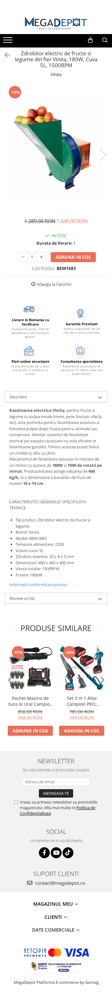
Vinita (56, 74)
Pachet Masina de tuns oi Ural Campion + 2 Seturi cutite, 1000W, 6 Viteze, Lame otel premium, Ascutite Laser (30, 701)
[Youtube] (56, 852)
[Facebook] (44, 852)
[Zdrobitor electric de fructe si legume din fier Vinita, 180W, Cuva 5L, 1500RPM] (56, 148)
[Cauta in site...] (105, 40)
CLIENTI (53, 917)
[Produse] (8, 42)
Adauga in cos (73, 257)
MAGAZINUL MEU (53, 904)
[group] (56, 148)
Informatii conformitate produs (38, 584)
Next (102, 154)
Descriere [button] (18, 397)
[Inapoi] (4, 55)
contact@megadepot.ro (59, 883)
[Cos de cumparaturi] (90, 40)
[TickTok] (68, 852)
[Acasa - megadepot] (56, 23)
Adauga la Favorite (53, 284)
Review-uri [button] (22, 598)
